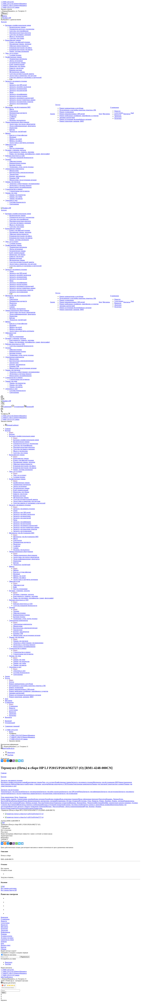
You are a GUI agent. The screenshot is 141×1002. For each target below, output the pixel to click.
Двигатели (102, 799)
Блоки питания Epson (41, 799)
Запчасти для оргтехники (110, 791)
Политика (4, 928)
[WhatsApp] (16, 760)
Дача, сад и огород (19, 475)
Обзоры (3, 949)
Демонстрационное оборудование (25, 555)
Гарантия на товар (7, 940)
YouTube (10, 755)
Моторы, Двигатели (53, 806)
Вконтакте (11, 752)
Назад (11, 432)
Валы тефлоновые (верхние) (89, 799)
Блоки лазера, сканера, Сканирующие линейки (17, 799)
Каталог (12, 434)
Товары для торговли (20, 641)
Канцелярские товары (21, 458)
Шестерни (98, 803)
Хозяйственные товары (21, 483)
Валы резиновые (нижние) (69, 799)
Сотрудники (5, 923)
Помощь (4, 934)
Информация (5, 932)
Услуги (11, 682)
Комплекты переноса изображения (30, 805)
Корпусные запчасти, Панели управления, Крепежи (27, 806)
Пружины (30, 808)
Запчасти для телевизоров (68, 793)
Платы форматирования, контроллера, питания (39, 801)
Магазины (4, 927)
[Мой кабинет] (2, 397)
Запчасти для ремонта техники (24, 509)
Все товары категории (9, 888)
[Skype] (19, 760)
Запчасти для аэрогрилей (14, 791)
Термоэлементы (11, 808)
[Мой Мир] (8, 760)
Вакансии (4, 925)
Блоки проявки (54, 799)
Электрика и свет (19, 671)
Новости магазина (9, 955)
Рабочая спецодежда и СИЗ (23, 604)
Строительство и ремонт (22, 652)
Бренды (3, 947)
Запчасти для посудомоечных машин (22, 793)
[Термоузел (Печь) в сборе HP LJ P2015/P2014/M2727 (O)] (24, 814)
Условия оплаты (6, 936)
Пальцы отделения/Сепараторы (53, 805)
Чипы (81, 791)
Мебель (15, 570)
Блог (2, 943)
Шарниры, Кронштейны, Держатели (82, 803)
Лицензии (4, 930)
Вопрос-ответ (5, 945)
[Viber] (13, 760)
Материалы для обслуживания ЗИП (25, 537)
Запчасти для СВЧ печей (70, 791)
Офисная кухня (18, 585)
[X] (10, 760)
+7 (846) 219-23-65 (7, 2)
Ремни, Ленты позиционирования (72, 806)
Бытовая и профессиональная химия (26, 440)
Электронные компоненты (22, 624)
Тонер (3, 791)
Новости (4, 921)
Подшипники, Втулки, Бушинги (67, 801)
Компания (4, 917)
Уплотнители (22, 808)
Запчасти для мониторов (31, 791)
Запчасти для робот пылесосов (51, 791)
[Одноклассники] (5, 760)
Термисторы (38, 808)
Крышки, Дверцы (112, 799)
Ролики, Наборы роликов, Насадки (32, 803)
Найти (3, 992)
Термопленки (49, 803)
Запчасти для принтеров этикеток (47, 793)
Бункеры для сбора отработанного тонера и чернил (82, 805)
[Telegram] (22, 760)
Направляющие (17, 801)
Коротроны (115, 805)
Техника (16, 611)
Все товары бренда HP (9, 890)
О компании (13, 706)
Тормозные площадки (61, 803)
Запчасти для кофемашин (92, 791)
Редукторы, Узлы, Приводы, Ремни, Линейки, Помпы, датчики (101, 801)
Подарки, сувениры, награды (23, 594)
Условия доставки (7, 938)
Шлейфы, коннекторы (110, 803)
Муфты (9, 801)
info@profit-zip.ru (8, 748)
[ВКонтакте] (2, 760)
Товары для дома (19, 659)
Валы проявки (106, 805)
